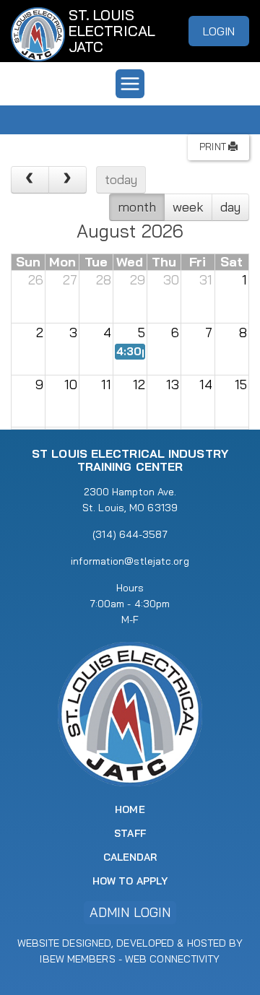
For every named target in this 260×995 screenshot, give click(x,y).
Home (129, 809)
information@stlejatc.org (129, 561)
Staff (130, 833)
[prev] (30, 180)
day (230, 207)
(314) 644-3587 (129, 534)
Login (219, 31)
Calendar (130, 857)
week (188, 207)
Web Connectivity (172, 958)
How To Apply (130, 880)
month (137, 207)
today (121, 179)
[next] (67, 180)
